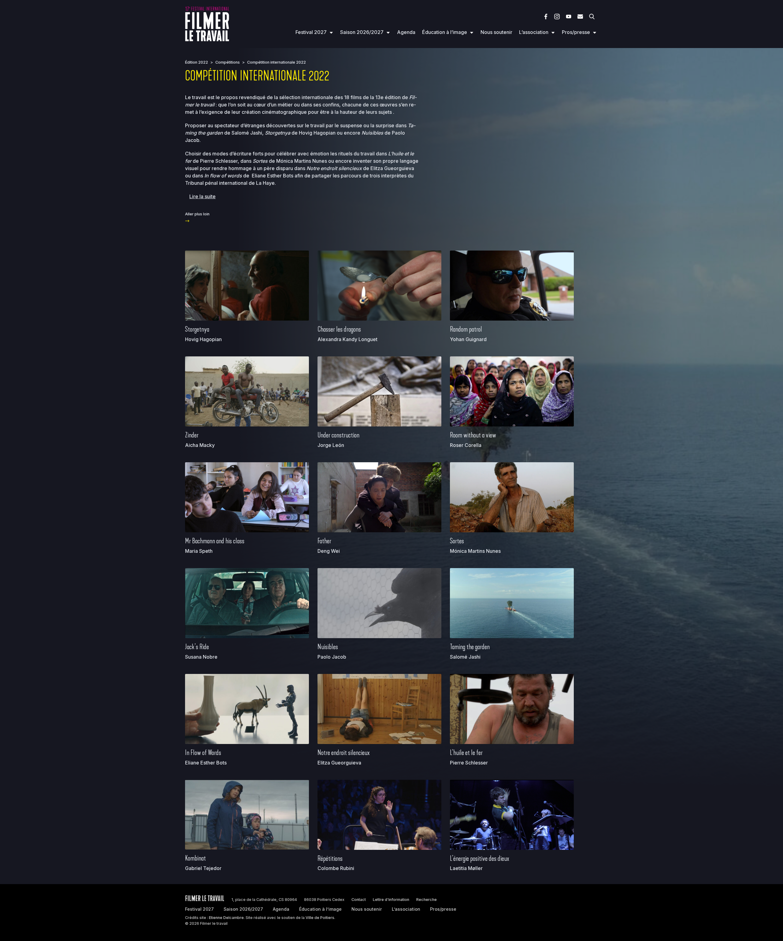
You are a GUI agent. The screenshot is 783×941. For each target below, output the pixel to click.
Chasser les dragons (339, 329)
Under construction (338, 435)
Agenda (406, 32)
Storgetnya (197, 329)
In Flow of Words (203, 752)
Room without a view (473, 435)
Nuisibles (327, 646)
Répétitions (330, 858)
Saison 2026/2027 (362, 32)
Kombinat (195, 858)
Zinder (192, 435)
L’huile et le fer (466, 752)
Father (324, 541)
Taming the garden (470, 646)
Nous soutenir (496, 32)
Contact (358, 899)
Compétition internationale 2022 (276, 62)
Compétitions (227, 62)
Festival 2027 (311, 32)
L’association (533, 32)
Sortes (457, 541)
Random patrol (466, 329)
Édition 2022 (196, 62)
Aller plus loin (197, 214)
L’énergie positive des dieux (479, 858)
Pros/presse (576, 32)
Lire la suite (202, 196)
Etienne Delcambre (226, 917)
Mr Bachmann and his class (214, 541)
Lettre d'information (391, 899)
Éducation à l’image (444, 32)
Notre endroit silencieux (343, 752)
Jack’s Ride (197, 646)
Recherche (426, 899)
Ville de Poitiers (320, 917)
